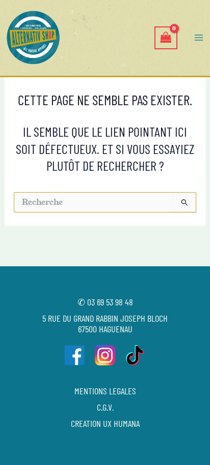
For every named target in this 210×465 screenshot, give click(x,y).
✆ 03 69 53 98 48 (105, 301)
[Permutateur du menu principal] (199, 37)
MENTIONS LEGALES (105, 390)
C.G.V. (105, 407)
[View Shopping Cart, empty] (165, 37)
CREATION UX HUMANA (105, 423)
